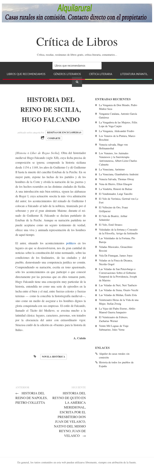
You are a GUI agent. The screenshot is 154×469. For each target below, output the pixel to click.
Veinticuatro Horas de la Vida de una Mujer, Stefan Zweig (118, 301)
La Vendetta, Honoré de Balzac (115, 189)
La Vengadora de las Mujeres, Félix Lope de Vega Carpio (118, 124)
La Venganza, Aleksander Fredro (116, 131)
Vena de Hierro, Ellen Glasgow (115, 184)
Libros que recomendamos (26, 74)
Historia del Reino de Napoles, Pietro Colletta (31, 398)
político (70, 243)
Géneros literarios (67, 74)
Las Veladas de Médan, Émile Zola (118, 295)
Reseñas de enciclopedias (64, 132)
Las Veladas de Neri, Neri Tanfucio (118, 285)
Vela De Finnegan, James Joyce (115, 255)
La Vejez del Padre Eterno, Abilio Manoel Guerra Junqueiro (117, 310)
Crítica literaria (100, 74)
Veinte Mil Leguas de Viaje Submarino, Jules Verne (113, 327)
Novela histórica (53, 356)
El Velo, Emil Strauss (110, 224)
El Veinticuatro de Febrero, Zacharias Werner (113, 319)
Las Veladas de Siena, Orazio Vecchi (118, 290)
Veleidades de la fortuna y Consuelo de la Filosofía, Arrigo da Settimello (118, 231)
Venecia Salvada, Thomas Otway (116, 179)
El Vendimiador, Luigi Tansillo (115, 194)
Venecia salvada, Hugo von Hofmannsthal (113, 146)
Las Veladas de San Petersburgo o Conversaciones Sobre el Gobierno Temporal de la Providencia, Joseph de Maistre (118, 274)
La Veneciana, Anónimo (112, 169)
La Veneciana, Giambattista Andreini (118, 174)
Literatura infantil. (134, 74)
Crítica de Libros (77, 41)
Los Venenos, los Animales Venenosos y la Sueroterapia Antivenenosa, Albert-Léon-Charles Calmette (118, 158)
